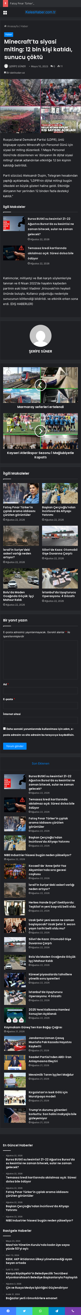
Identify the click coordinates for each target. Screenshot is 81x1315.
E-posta (9, 699)
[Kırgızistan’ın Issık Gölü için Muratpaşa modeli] (15, 1097)
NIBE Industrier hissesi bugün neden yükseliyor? (37, 855)
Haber (24, 26)
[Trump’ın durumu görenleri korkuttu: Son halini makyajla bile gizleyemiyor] (15, 1115)
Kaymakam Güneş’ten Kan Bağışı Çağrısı (33, 1027)
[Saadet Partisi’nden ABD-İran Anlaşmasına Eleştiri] (15, 1062)
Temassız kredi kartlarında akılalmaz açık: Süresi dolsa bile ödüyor (51, 253)
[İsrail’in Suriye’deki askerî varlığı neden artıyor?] (21, 536)
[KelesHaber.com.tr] (40, 12)
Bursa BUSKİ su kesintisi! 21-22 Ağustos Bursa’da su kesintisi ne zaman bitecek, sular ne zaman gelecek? (52, 782)
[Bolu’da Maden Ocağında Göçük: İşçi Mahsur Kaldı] (21, 578)
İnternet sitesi (12, 714)
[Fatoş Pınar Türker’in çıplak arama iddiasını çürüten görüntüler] (21, 493)
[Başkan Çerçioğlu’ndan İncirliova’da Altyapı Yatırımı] (60, 493)
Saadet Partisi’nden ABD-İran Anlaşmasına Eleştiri (50, 1059)
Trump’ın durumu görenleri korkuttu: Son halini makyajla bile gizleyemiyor (52, 1114)
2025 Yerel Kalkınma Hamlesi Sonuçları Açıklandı (49, 1012)
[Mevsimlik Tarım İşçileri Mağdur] (15, 1080)
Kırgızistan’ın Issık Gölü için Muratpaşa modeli (48, 1094)
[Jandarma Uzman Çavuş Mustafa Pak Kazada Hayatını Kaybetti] (15, 1043)
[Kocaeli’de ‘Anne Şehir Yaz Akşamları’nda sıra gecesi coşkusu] (15, 871)
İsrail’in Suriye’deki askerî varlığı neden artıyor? (17, 553)
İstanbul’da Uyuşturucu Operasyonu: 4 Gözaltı (59, 594)
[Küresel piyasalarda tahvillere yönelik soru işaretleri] (15, 979)
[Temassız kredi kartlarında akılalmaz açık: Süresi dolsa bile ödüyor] (14, 253)
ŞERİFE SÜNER (17, 66)
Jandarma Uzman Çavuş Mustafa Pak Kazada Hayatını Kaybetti (50, 1042)
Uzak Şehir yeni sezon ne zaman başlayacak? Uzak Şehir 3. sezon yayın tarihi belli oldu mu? (52, 924)
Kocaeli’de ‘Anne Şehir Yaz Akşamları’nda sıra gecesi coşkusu (47, 870)
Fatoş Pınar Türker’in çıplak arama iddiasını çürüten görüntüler (19, 511)
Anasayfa (12, 26)
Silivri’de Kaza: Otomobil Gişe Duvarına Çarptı (59, 551)
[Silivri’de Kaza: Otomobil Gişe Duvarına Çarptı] (60, 536)
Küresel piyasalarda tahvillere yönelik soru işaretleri (50, 976)
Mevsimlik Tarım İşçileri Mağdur (51, 1075)
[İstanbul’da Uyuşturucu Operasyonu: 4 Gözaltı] (60, 578)
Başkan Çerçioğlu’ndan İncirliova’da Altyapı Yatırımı (58, 511)
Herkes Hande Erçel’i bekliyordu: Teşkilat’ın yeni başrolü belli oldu (52, 904)
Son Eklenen (40, 763)
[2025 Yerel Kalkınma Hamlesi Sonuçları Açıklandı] (15, 1015)
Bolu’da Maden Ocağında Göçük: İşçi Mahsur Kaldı (18, 596)
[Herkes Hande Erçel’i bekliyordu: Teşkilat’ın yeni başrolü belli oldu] (15, 907)
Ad (6, 684)
